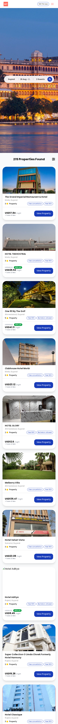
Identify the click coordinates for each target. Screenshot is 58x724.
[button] (29, 180)
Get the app (43, 4)
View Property (44, 213)
